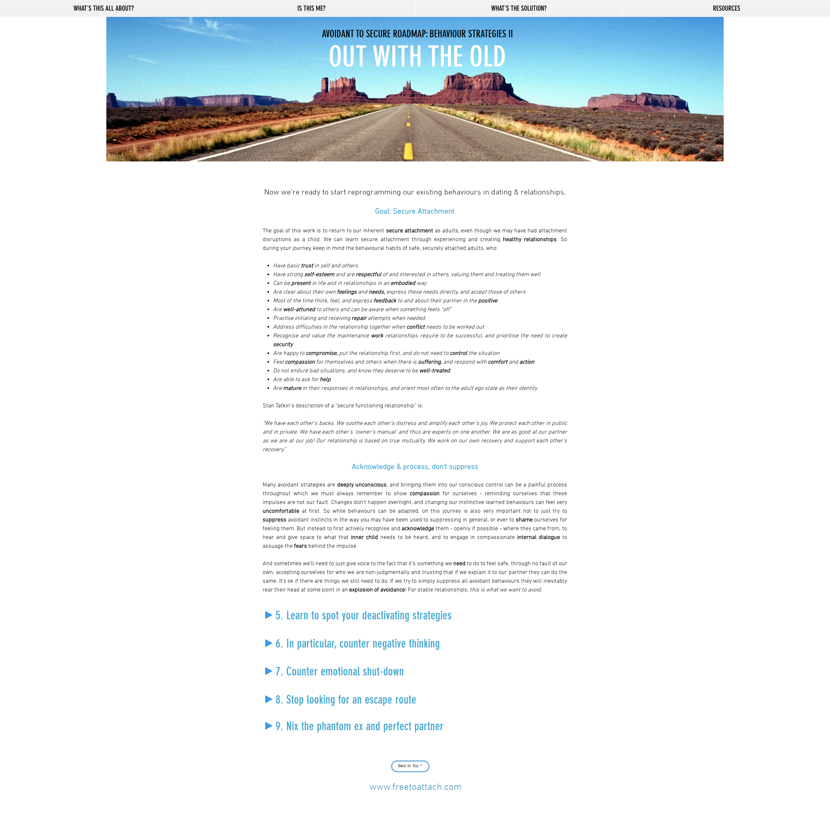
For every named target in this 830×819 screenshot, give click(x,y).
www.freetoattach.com (415, 787)
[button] (104, 8)
